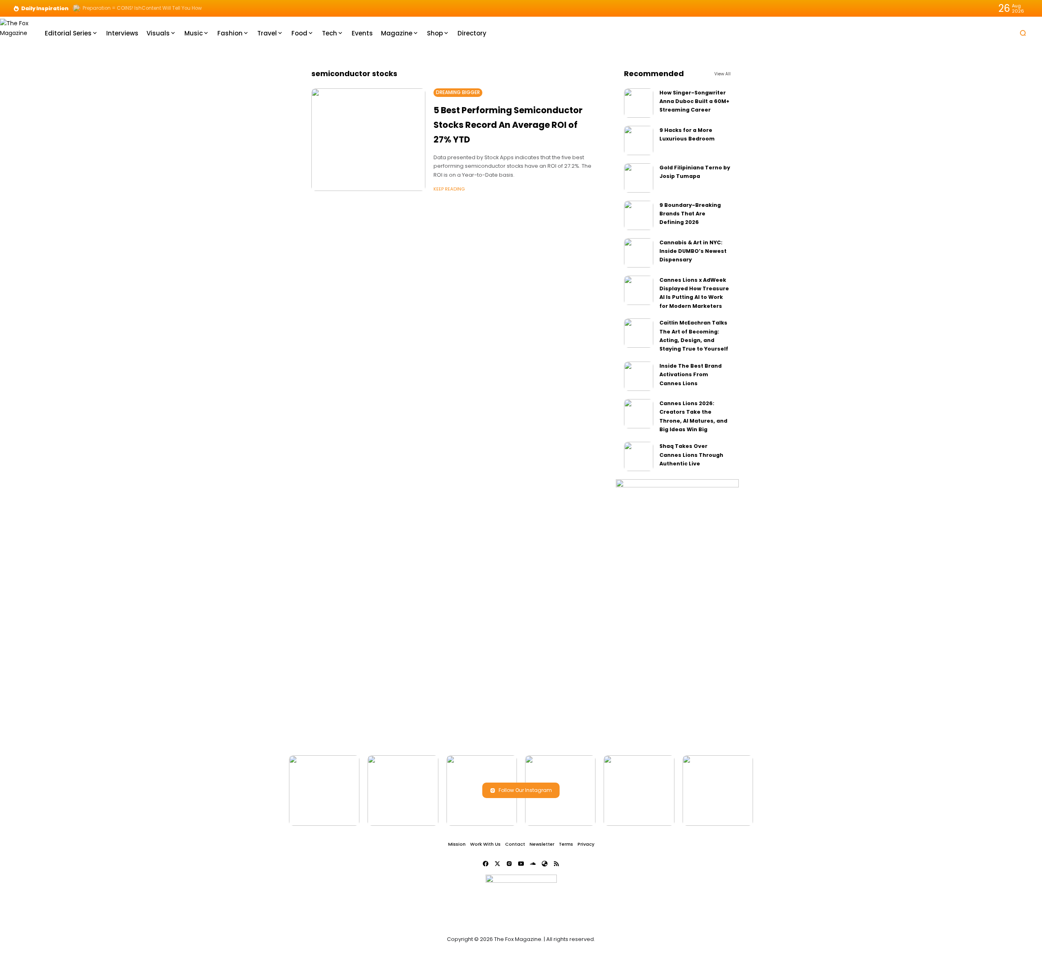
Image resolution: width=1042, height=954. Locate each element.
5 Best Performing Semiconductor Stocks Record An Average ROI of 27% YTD (507, 124)
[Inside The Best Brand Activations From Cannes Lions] (638, 376)
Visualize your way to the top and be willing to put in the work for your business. (178, 8)
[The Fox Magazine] (16, 33)
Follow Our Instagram (525, 790)
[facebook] (485, 863)
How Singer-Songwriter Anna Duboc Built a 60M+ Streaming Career (694, 101)
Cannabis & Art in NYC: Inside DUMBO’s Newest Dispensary (693, 251)
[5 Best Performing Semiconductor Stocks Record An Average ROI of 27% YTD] (368, 139)
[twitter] (497, 863)
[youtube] (521, 863)
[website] (544, 863)
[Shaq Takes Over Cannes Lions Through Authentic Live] (638, 456)
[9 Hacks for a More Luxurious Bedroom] (638, 140)
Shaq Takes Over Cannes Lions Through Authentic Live (691, 455)
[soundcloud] (533, 863)
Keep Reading (449, 189)
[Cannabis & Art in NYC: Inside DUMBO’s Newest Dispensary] (638, 253)
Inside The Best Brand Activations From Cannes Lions (690, 374)
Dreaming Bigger (458, 92)
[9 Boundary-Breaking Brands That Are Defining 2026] (638, 215)
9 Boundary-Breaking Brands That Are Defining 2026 (690, 214)
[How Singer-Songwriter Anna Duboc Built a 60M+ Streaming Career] (638, 103)
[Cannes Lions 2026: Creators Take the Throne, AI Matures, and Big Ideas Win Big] (638, 413)
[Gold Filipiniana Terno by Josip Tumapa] (638, 178)
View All (722, 74)
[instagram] (509, 863)
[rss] (556, 863)
